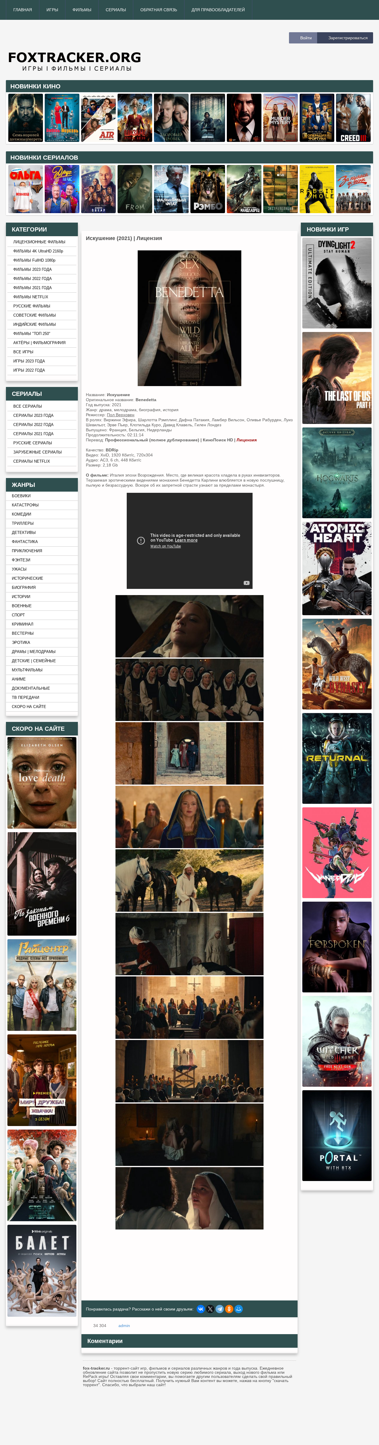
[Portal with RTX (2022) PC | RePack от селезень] (337, 1179)
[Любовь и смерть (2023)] (41, 827)
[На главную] (95, 50)
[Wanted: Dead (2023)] (337, 896)
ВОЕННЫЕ (22, 606)
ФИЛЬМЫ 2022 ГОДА (32, 279)
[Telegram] (220, 1309)
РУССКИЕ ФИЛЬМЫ (31, 306)
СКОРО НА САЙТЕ (29, 707)
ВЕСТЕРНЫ (23, 633)
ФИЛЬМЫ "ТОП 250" (31, 334)
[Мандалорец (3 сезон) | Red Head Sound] (244, 211)
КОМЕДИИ (21, 514)
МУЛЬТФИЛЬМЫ (27, 670)
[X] (210, 1309)
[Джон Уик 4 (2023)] (244, 140)
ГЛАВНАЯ (22, 9)
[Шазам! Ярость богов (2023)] (135, 140)
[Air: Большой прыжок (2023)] (98, 140)
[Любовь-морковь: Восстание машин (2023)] (62, 140)
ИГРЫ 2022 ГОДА (29, 370)
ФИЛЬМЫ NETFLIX (30, 297)
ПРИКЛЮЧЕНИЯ (27, 551)
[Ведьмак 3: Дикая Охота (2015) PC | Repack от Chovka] (337, 1085)
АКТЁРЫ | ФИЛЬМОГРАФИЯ (39, 343)
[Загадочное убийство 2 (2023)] (280, 140)
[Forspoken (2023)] (337, 991)
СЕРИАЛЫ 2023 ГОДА (33, 416)
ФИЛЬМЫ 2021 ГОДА (32, 288)
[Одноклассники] (229, 1309)
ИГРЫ (52, 9)
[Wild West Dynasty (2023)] (337, 708)
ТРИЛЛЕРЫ (23, 523)
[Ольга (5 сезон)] (25, 211)
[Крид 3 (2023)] (353, 140)
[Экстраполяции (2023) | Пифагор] (280, 211)
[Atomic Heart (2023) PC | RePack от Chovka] (337, 613)
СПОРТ (18, 615)
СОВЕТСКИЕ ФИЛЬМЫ (34, 315)
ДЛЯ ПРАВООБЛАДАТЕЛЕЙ (218, 9)
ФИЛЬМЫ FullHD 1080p (34, 260)
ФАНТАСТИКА (25, 542)
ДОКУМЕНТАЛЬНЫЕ (31, 688)
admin (124, 1325)
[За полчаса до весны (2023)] (353, 211)
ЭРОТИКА (21, 643)
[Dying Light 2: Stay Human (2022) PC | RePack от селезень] (337, 327)
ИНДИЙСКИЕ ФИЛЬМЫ (34, 325)
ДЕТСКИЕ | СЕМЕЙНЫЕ (34, 661)
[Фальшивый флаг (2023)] (171, 211)
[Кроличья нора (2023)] (317, 211)
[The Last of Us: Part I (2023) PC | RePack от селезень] (337, 422)
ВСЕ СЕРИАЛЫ (27, 406)
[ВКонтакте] (201, 1309)
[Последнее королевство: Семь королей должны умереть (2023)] (25, 140)
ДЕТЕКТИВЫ (24, 533)
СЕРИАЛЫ (116, 9)
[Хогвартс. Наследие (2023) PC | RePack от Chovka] (337, 516)
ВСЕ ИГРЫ (23, 352)
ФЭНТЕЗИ (21, 560)
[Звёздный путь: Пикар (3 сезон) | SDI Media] (98, 211)
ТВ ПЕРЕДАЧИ (25, 698)
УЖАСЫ (19, 569)
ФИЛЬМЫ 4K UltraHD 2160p (38, 251)
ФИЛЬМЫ (82, 9)
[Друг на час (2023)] (62, 211)
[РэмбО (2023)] (207, 211)
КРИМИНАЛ (22, 624)
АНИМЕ (19, 679)
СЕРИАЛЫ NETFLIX (31, 461)
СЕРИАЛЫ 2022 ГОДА (33, 425)
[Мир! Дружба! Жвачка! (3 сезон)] (41, 1124)
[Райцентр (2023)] (41, 1029)
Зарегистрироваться (348, 37)
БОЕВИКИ (21, 496)
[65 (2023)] (207, 140)
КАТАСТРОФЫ (25, 505)
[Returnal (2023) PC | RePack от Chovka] (337, 802)
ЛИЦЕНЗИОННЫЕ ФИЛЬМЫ (39, 242)
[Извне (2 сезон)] (135, 211)
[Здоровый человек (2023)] (171, 140)
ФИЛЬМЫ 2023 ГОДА (32, 270)
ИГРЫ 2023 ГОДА (29, 361)
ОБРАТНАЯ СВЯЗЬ (158, 9)
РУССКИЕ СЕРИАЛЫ (32, 443)
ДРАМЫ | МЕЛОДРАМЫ (34, 652)
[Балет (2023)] (41, 1315)
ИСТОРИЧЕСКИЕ (27, 578)
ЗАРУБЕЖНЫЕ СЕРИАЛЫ (37, 452)
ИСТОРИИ (21, 597)
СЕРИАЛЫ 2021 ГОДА (33, 434)
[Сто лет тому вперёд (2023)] (41, 1219)
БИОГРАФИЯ (24, 588)
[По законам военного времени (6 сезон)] (41, 934)
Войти (306, 37)
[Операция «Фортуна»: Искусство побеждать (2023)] (317, 140)
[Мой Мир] (239, 1309)
